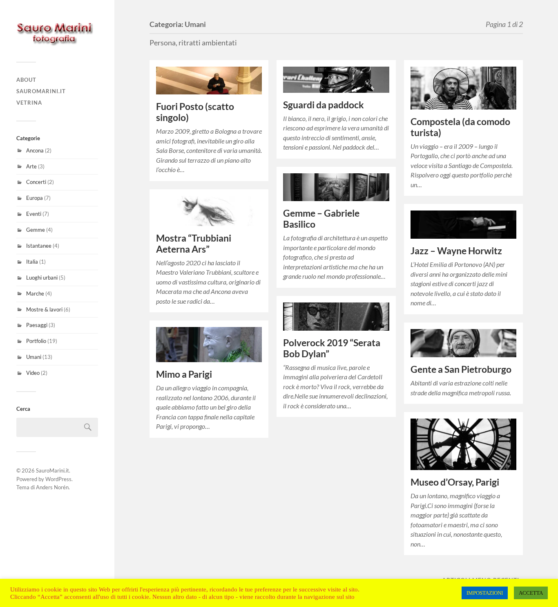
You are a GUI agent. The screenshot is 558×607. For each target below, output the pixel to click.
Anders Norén (52, 487)
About (26, 79)
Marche (35, 293)
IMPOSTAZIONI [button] (484, 593)
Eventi (33, 214)
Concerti (36, 182)
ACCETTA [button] (531, 593)
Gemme (35, 229)
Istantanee (38, 245)
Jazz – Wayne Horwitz (456, 250)
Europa (34, 198)
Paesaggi (36, 325)
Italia (32, 261)
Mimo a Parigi (184, 374)
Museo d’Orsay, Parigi (455, 482)
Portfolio (36, 341)
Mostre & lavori (44, 309)
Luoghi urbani (42, 277)
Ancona (35, 150)
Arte (31, 166)
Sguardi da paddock (323, 104)
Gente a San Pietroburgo (461, 369)
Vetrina (29, 102)
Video (33, 373)
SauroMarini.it (41, 91)
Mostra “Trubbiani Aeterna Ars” (193, 244)
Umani (33, 357)
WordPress (58, 479)
